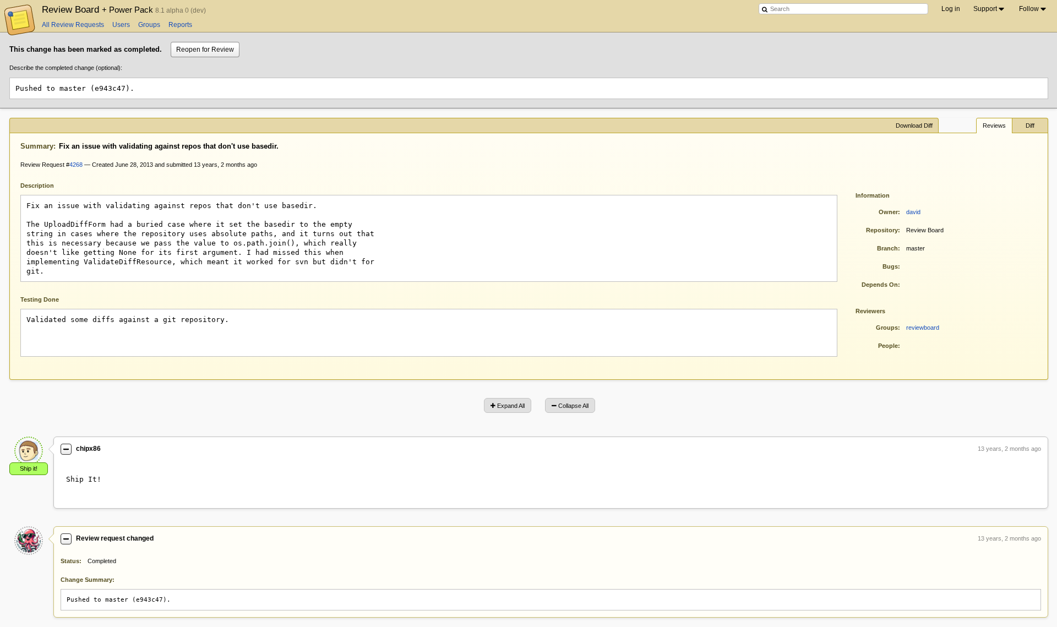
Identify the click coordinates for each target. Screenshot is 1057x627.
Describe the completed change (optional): (65, 67)
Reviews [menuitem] (994, 125)
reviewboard (922, 327)
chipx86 (88, 448)
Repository (882, 230)
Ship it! (28, 468)
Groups (149, 25)
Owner (888, 212)
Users (121, 25)
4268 (76, 164)
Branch (887, 248)
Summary (36, 146)
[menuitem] (989, 9)
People (888, 345)
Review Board (98, 9)
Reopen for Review (205, 49)
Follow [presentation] (1029, 9)
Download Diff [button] (914, 125)
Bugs (890, 266)
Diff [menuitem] (1030, 125)
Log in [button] (950, 9)
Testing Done (39, 299)
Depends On (880, 284)
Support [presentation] (985, 9)
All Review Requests (73, 25)
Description (45, 185)
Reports (180, 25)
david (913, 212)
